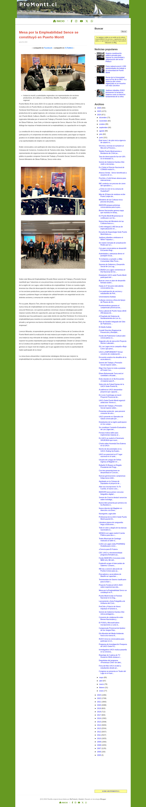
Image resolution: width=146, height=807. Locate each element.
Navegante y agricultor (107, 514)
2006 (99, 752)
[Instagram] (76, 21)
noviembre (103, 121)
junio (101, 137)
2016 (99, 718)
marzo (101, 684)
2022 (99, 698)
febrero (102, 687)
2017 (99, 715)
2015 (99, 722)
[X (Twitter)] (87, 21)
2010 (99, 738)
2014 (99, 725)
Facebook (48, 48)
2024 (99, 115)
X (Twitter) (69, 48)
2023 (99, 695)
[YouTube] (81, 21)
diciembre (103, 117)
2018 (99, 712)
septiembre (103, 127)
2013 (99, 728)
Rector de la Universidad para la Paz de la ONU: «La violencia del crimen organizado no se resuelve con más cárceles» (116, 82)
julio (101, 134)
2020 (99, 705)
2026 (99, 108)
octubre (102, 124)
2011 (99, 735)
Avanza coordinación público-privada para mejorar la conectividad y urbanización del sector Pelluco (115, 57)
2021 (99, 702)
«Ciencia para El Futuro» (108, 549)
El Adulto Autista (105, 327)
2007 (99, 748)
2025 (99, 111)
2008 (99, 745)
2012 (99, 732)
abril (101, 681)
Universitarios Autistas (107, 297)
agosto (102, 131)
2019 (99, 708)
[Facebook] (71, 21)
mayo (101, 677)
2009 (99, 742)
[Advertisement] (111, 773)
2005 (99, 755)
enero (101, 691)
